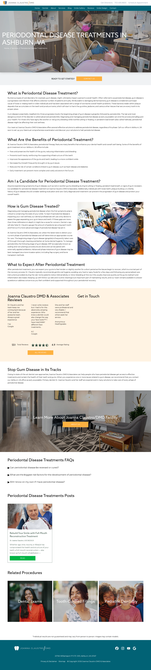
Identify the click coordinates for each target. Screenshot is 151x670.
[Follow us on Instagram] (123, 648)
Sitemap (62, 661)
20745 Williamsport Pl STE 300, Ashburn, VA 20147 (75, 656)
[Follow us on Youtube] (128, 648)
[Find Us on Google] (134, 648)
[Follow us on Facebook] (117, 648)
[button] (76, 467)
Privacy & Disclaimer (49, 661)
